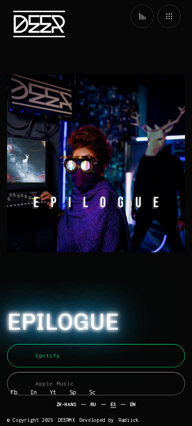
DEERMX (66, 420)
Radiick (128, 420)
